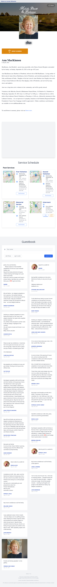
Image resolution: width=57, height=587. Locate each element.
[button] (9, 175)
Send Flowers (51, 215)
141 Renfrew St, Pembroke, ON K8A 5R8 (23, 189)
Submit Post (49, 256)
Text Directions (21, 193)
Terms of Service (32, 578)
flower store (29, 110)
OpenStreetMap (30, 580)
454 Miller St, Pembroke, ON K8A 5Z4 (22, 220)
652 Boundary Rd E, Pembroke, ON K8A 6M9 (50, 211)
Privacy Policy (24, 578)
